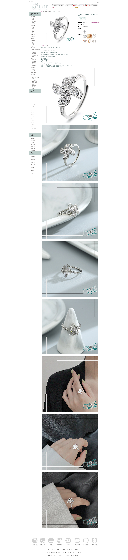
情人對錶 (33, 110)
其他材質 (33, 164)
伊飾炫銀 (33, 40)
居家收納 (33, 142)
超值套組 (33, 38)
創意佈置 (33, 144)
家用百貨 (33, 140)
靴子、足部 (34, 81)
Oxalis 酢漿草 (34, 108)
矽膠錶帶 (33, 120)
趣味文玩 (33, 146)
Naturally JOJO (34, 104)
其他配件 (33, 47)
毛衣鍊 (33, 23)
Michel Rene (33, 102)
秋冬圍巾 (34, 86)
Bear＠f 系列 (33, 132)
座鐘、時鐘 (33, 128)
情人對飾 (33, 36)
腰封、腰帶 (34, 51)
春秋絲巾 (34, 85)
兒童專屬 (34, 80)
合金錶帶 (33, 112)
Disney (32, 96)
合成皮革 (33, 159)
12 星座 (33, 70)
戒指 (33, 22)
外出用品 (33, 150)
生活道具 (33, 138)
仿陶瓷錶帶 (33, 118)
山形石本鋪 (33, 65)
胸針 (33, 32)
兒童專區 (33, 148)
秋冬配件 (33, 74)
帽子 (33, 76)
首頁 (45, 11)
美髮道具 (34, 62)
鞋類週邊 (34, 53)
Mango (32, 100)
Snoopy (32, 106)
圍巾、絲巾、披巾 (35, 77)
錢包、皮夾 (33, 173)
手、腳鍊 (34, 21)
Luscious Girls (34, 130)
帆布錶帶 (33, 122)
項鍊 (33, 18)
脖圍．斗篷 (34, 88)
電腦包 (32, 167)
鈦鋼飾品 (33, 67)
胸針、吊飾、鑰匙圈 (36, 49)
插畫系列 (33, 156)
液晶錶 (32, 124)
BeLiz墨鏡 (33, 34)
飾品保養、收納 (35, 55)
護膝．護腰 (34, 82)
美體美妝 (33, 58)
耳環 (33, 19)
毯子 (33, 84)
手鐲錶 (32, 116)
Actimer (32, 94)
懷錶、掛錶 (33, 126)
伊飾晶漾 (33, 25)
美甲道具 (34, 61)
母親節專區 (33, 72)
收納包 (32, 170)
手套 (33, 78)
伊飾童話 (33, 16)
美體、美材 (34, 63)
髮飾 (33, 56)
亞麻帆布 (33, 162)
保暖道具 (34, 52)
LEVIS (32, 98)
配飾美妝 (50, 11)
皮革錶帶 (33, 114)
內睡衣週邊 (34, 59)
